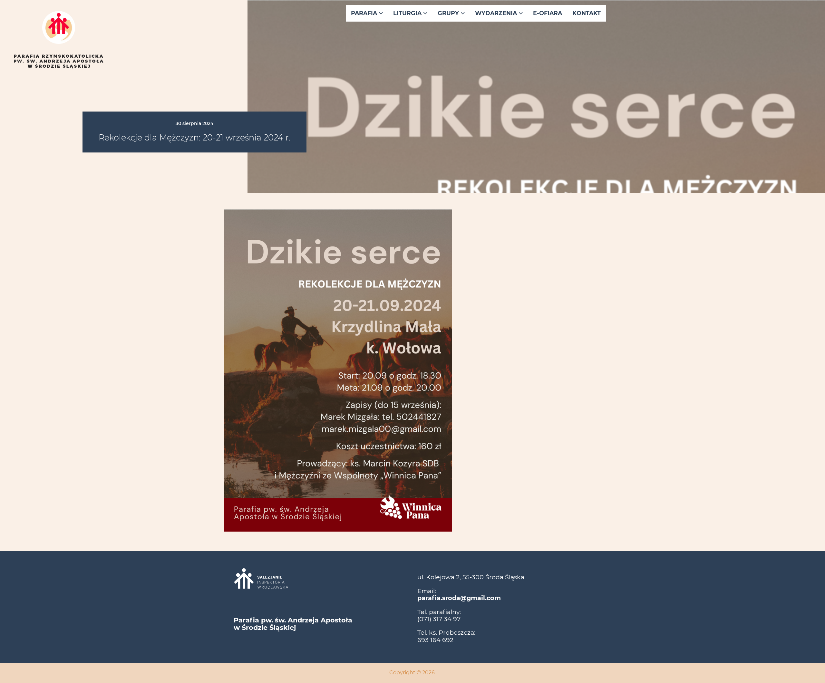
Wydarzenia (497, 13)
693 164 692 (435, 640)
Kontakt (586, 13)
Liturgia (408, 13)
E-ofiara (547, 13)
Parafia (365, 13)
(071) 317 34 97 (439, 619)
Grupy (449, 13)
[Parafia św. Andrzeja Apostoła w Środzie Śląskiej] (58, 62)
